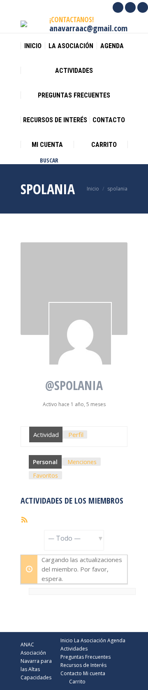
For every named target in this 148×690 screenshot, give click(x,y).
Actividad (46, 434)
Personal (45, 462)
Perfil (75, 434)
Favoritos (45, 475)
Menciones (82, 462)
